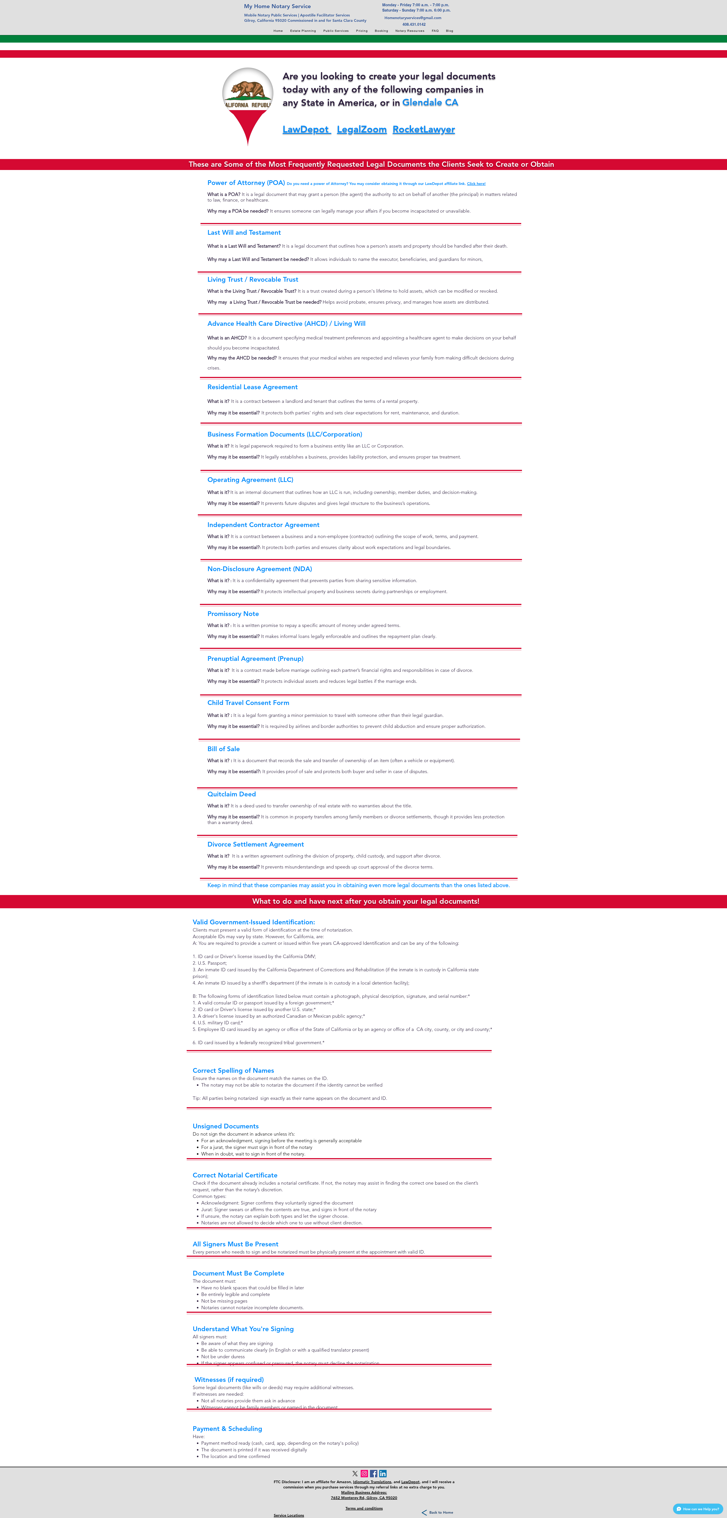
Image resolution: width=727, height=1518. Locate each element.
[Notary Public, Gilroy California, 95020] (364, 1473)
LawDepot (307, 129)
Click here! (476, 183)
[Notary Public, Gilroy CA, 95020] (373, 1473)
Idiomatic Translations (372, 1482)
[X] (355, 1473)
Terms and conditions (364, 1508)
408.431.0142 (414, 24)
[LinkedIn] (383, 1473)
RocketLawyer (424, 129)
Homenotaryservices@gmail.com (413, 18)
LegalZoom (362, 129)
